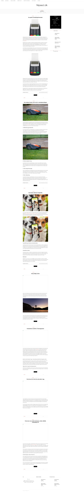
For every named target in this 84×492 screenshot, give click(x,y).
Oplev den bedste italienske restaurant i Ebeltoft (57, 38)
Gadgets (34, 191)
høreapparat (37, 349)
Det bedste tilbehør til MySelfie (35, 192)
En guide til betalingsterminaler (35, 17)
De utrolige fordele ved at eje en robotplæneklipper (35, 102)
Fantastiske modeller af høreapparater (35, 328)
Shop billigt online (35, 273)
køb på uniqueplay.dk (34, 444)
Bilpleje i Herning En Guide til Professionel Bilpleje (57, 47)
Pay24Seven (25, 40)
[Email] (47, 374)
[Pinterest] (46, 374)
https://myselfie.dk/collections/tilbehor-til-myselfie (31, 213)
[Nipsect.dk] (42, 5)
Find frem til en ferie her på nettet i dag (35, 379)
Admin (24, 374)
